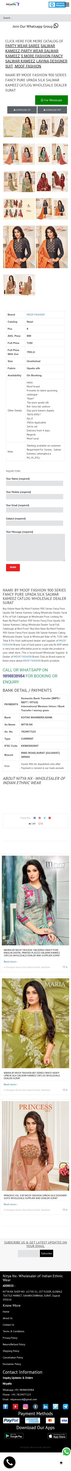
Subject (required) (16, 518)
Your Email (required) (17, 505)
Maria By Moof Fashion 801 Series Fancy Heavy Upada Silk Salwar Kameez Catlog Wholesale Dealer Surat (32, 1075)
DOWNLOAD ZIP (22, 110)
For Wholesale (53, 100)
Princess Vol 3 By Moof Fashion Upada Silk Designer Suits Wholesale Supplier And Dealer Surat (35, 1197)
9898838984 (14, 676)
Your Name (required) (18, 478)
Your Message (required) (19, 531)
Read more (10, 961)
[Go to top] (61, 1463)
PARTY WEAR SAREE (22, 46)
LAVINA (42, 61)
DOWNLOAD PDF (53, 110)
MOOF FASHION (28, 66)
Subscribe (46, 1253)
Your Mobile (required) (18, 492)
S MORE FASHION (35, 56)
